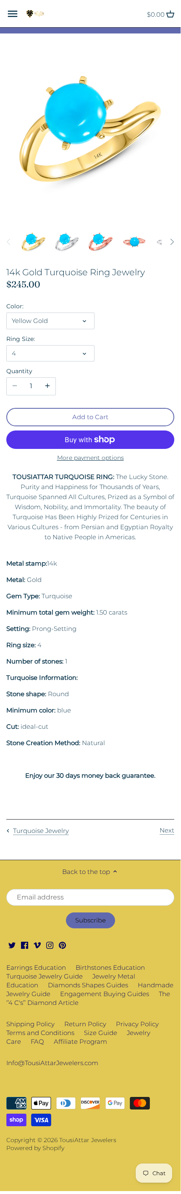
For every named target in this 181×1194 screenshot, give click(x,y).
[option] (33, 241)
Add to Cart (90, 417)
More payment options (90, 458)
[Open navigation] (12, 14)
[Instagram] (49, 944)
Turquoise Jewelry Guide (44, 976)
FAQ (37, 1041)
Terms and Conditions (40, 1033)
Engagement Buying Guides (104, 994)
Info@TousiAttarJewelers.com (52, 1063)
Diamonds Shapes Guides (88, 985)
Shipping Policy (30, 1024)
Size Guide (100, 1033)
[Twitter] (12, 944)
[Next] (172, 242)
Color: (15, 306)
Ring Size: (20, 339)
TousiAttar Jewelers (87, 1140)
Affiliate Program (80, 1041)
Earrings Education (36, 967)
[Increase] (47, 386)
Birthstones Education (110, 967)
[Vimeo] (37, 944)
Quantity (19, 371)
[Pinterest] (62, 944)
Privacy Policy (137, 1024)
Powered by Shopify (35, 1148)
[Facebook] (24, 944)
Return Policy (85, 1024)
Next (167, 830)
